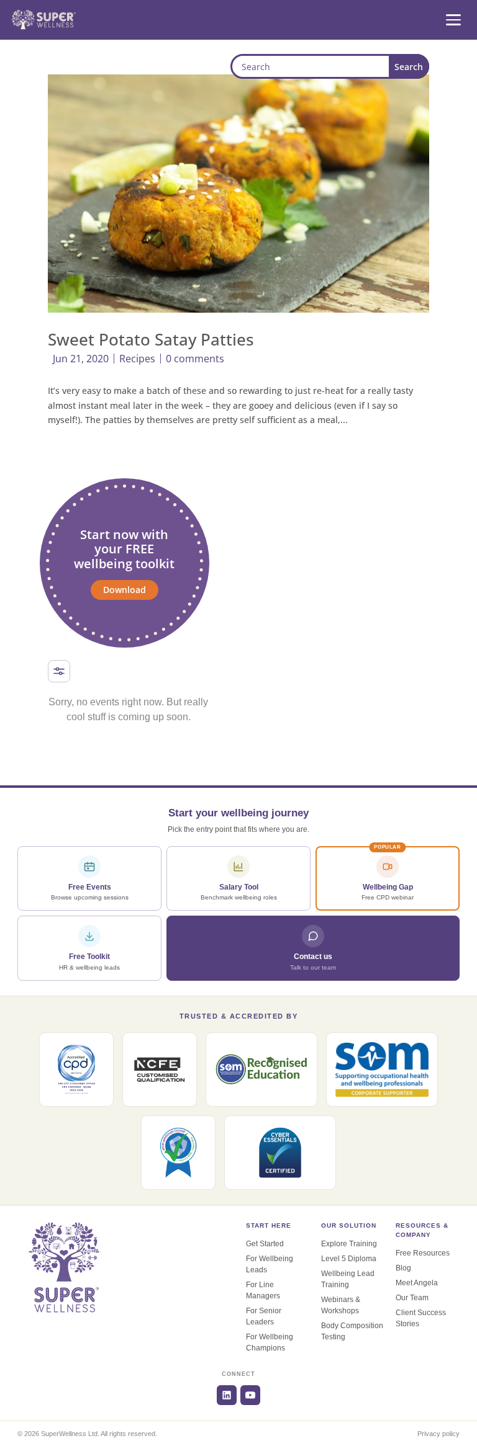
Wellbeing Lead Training (348, 1279)
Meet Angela (417, 1283)
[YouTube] (250, 1395)
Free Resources (423, 1253)
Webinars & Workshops (340, 1305)
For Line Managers (263, 1290)
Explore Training (349, 1243)
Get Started (265, 1243)
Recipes (137, 359)
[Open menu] (453, 19)
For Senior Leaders (263, 1316)
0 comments (195, 358)
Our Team (412, 1297)
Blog (403, 1268)
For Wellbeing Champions (269, 1342)
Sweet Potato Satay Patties (151, 339)
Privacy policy (438, 1433)
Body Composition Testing (352, 1331)
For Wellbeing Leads (269, 1264)
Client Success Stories (421, 1318)
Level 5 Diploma (348, 1258)
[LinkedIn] (227, 1395)
